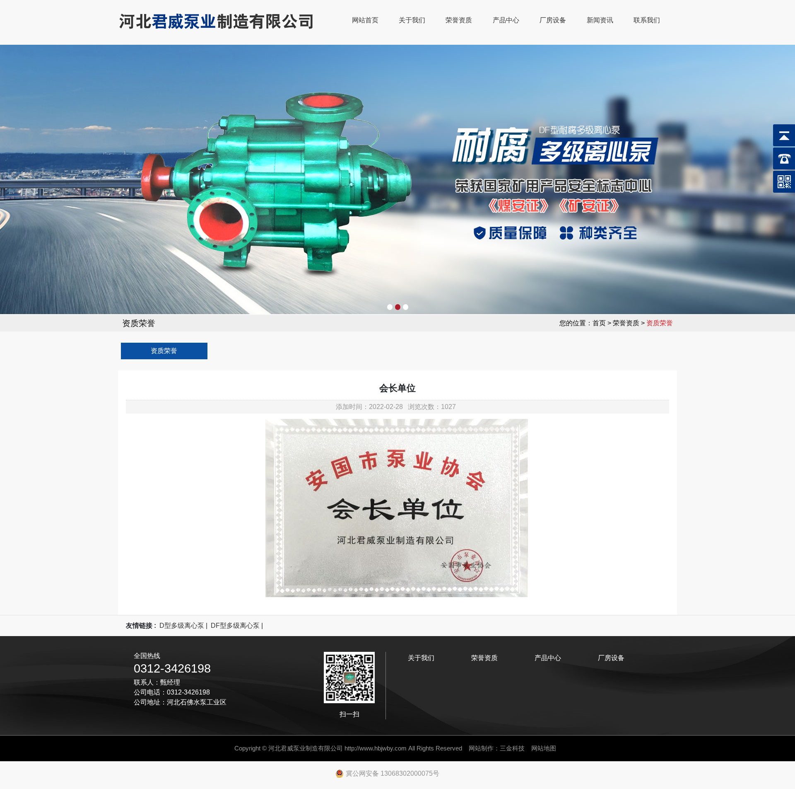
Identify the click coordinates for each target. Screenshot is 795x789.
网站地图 (543, 748)
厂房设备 (553, 20)
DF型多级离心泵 (235, 625)
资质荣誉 (164, 350)
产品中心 (506, 20)
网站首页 (365, 20)
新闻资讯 (600, 20)
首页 (599, 323)
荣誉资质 (459, 20)
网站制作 (481, 748)
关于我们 (412, 20)
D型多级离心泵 (181, 625)
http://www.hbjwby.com (375, 748)
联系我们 (647, 20)
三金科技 (512, 748)
